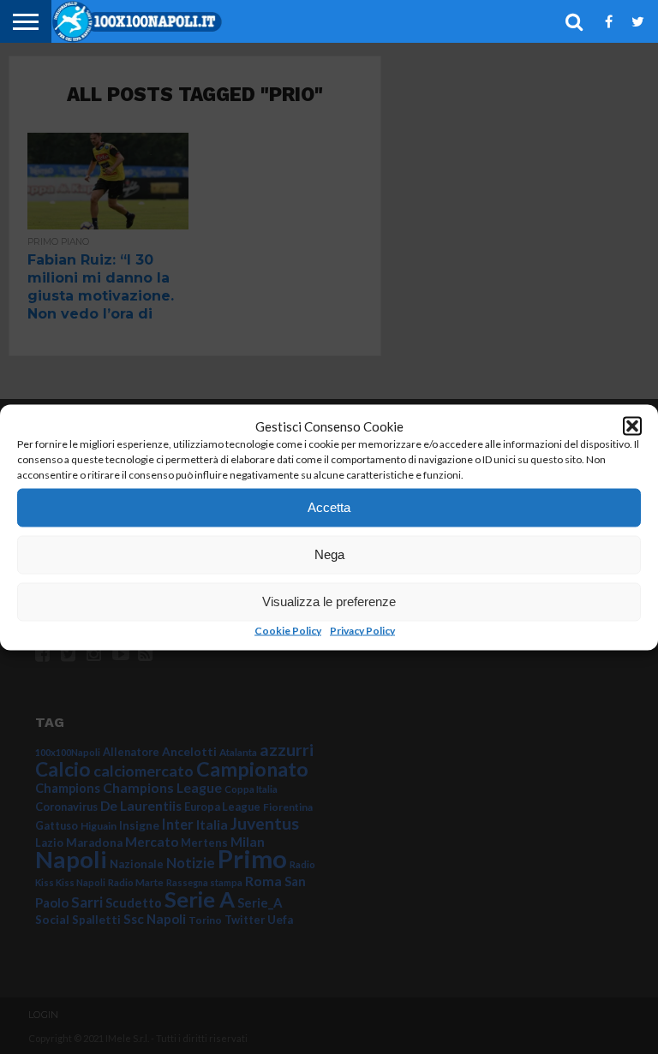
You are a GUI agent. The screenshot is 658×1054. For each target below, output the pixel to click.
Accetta (329, 507)
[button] (632, 425)
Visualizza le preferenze (329, 601)
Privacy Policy (362, 629)
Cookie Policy (287, 629)
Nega (329, 554)
